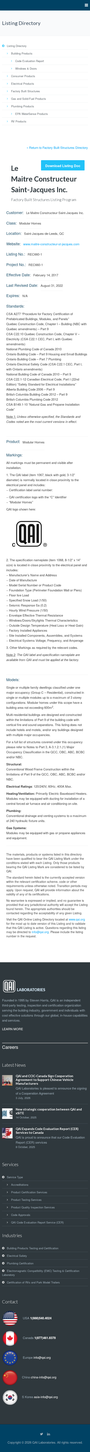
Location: (14, 233)
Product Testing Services (26, 1200)
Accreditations (19, 1185)
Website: (13, 243)
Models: (12, 679)
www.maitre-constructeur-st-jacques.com (51, 244)
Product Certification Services (29, 1192)
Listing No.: (15, 254)
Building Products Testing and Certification (32, 1248)
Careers (10, 1047)
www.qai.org (77, 919)
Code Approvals (20, 1215)
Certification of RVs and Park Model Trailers (33, 1282)
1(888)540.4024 (40, 1318)
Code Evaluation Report (29, 61)
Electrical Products (22, 84)
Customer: (15, 212)
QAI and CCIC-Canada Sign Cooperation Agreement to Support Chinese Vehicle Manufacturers (44, 1079)
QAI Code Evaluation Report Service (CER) (37, 1222)
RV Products (18, 121)
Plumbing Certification (20, 1263)
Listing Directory (17, 46)
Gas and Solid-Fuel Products (28, 99)
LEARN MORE (12, 1029)
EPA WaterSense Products (31, 114)
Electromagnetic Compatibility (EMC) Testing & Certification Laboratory (40, 1273)
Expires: (13, 295)
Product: (13, 441)
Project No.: (16, 264)
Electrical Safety (17, 1256)
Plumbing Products (22, 106)
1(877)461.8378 (45, 1337)
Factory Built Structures (25, 91)
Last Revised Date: (22, 285)
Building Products (21, 53)
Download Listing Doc (62, 165)
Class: (11, 223)
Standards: (15, 306)
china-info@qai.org (43, 1377)
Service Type (15, 1177)
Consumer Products (23, 76)
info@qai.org (40, 932)
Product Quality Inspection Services (33, 1207)
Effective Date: (18, 274)
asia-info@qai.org (46, 1397)
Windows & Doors (26, 68)
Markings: (14, 454)
